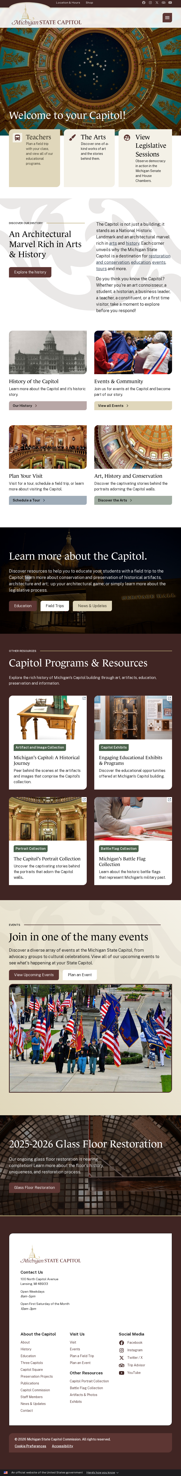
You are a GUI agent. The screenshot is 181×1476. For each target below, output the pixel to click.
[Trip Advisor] (163, 2)
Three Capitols (32, 1363)
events (158, 262)
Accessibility (62, 1446)
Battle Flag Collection (86, 1388)
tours (101, 268)
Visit (73, 1342)
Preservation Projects (37, 1376)
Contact (27, 1410)
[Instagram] (150, 2)
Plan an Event (80, 975)
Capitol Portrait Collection (89, 1381)
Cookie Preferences (30, 1446)
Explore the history (30, 272)
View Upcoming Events (34, 975)
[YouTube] (170, 2)
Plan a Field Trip (82, 1356)
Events (75, 1349)
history (133, 243)
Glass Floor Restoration (34, 1187)
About (25, 1342)
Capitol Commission (35, 1390)
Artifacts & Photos (83, 1395)
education (141, 262)
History (26, 1349)
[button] (167, 17)
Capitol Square (32, 1370)
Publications (30, 1383)
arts (113, 243)
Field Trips (55, 606)
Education (23, 606)
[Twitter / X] (157, 2)
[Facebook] (144, 2)
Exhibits (76, 1402)
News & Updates (92, 606)
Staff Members (32, 1397)
